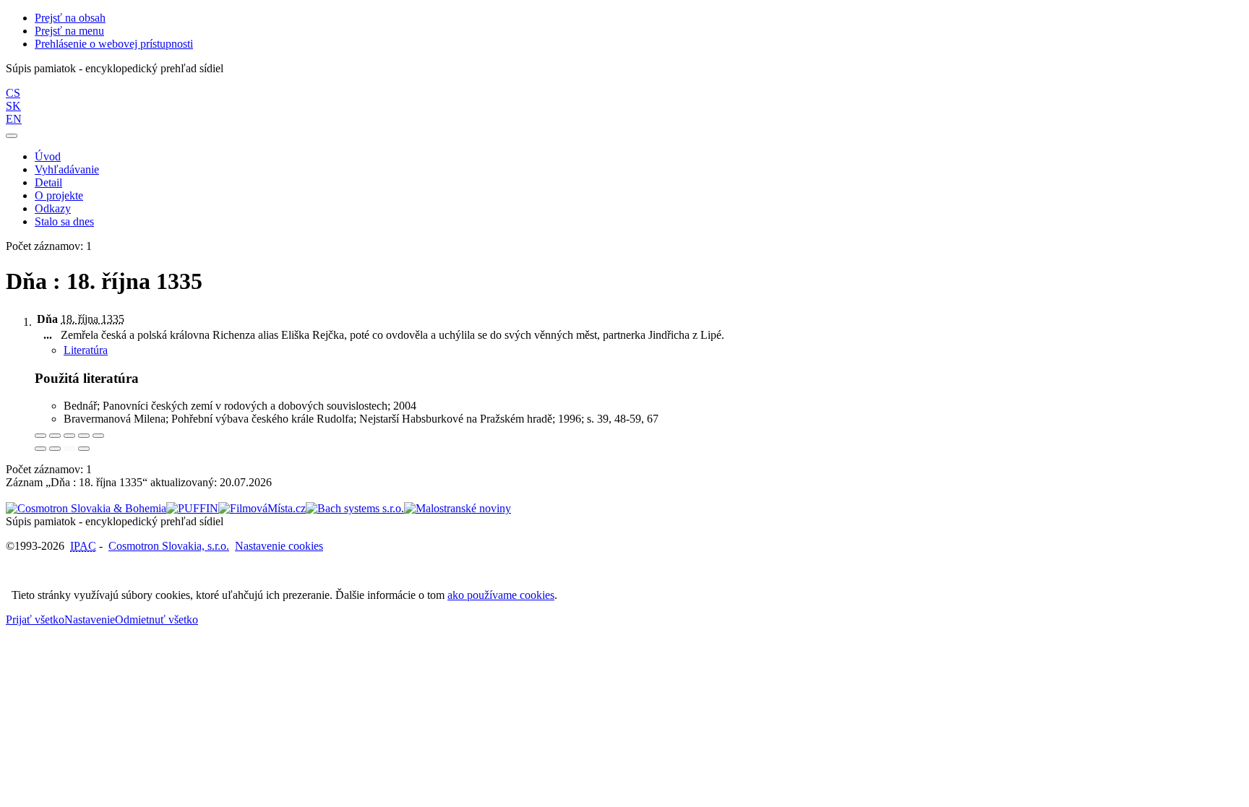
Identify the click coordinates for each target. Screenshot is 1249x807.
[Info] (98, 435)
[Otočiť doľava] (40, 448)
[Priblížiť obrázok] (40, 435)
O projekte (59, 195)
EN (14, 119)
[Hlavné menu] (11, 136)
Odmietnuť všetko (156, 619)
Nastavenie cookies (279, 546)
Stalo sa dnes (64, 221)
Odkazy (53, 208)
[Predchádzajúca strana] (69, 448)
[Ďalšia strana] (84, 448)
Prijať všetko (35, 619)
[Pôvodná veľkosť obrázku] (69, 435)
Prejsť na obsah (70, 18)
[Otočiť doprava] (55, 448)
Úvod (48, 156)
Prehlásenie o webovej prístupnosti (114, 44)
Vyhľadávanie (67, 169)
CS (13, 93)
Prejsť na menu (69, 31)
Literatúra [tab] (86, 350)
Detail (48, 182)
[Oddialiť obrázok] (55, 435)
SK (13, 106)
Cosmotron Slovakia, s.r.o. (168, 546)
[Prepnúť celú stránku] (84, 435)
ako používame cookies (500, 595)
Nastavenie (89, 619)
